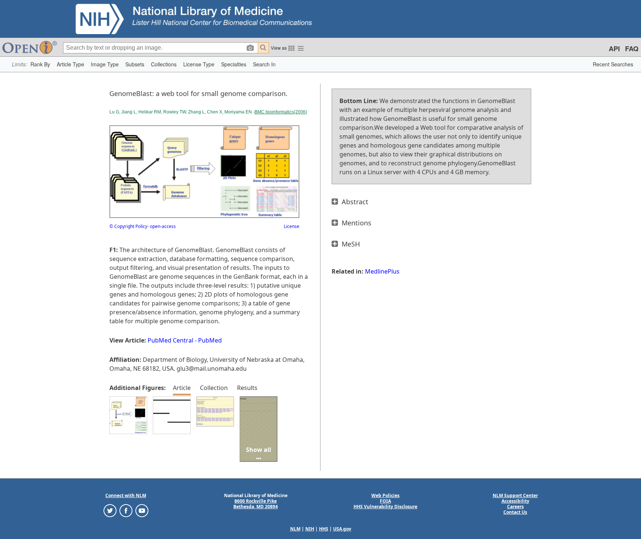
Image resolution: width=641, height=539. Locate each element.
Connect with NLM (125, 495)
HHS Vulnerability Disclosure (385, 506)
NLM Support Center (515, 495)
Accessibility (515, 501)
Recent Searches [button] (613, 64)
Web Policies (385, 495)
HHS (323, 529)
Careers (515, 506)
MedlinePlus (382, 271)
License (291, 226)
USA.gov (342, 529)
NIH (309, 529)
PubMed (210, 340)
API (614, 48)
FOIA (385, 501)
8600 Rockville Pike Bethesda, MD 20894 (255, 504)
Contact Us (515, 512)
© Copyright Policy (128, 226)
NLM (295, 529)
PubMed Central (170, 340)
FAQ (631, 48)
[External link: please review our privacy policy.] (109, 510)
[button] (40, 64)
